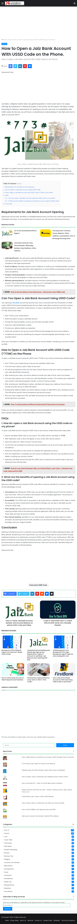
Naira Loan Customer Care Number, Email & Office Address (40, 816)
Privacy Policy (14, 920)
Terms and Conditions (68, 920)
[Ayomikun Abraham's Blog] (14, 3)
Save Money (8, 891)
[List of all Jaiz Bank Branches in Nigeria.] (7, 233)
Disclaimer (57, 920)
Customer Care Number (12, 862)
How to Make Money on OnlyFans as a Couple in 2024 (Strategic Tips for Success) (48, 757)
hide (19, 183)
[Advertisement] (38, 23)
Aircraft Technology (10, 849)
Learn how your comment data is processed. (41, 737)
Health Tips (8, 882)
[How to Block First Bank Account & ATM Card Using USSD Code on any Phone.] (64, 669)
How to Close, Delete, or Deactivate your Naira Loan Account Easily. (43, 803)
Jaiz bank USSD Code (38, 585)
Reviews (7, 853)
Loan (5, 836)
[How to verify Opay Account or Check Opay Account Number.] (13, 669)
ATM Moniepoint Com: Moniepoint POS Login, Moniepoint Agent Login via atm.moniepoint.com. (63, 653)
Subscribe (8, 909)
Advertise (30, 920)
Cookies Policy (47, 920)
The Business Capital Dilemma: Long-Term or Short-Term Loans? (38, 680)
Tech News (8, 846)
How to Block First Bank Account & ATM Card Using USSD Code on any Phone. (62, 680)
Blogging (7, 859)
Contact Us (38, 920)
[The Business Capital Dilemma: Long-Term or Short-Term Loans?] (38, 669)
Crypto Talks (8, 840)
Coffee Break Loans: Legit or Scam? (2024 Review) (38, 796)
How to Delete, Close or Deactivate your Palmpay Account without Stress (45, 776)
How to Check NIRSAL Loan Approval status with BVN (39, 809)
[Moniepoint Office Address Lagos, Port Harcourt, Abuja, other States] (13, 642)
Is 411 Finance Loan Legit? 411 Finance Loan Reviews (38, 763)
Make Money (8, 865)
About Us (23, 920)
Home (5, 39)
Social (6, 872)
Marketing (7, 888)
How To (6, 830)
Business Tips (8, 856)
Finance (10, 39)
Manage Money (9, 885)
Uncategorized (9, 869)
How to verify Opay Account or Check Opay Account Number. (13, 679)
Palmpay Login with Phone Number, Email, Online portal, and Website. (43, 770)
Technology (8, 843)
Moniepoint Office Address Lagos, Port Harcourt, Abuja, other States (12, 652)
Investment (8, 875)
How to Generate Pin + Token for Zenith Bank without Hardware (42, 783)
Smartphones (8, 878)
